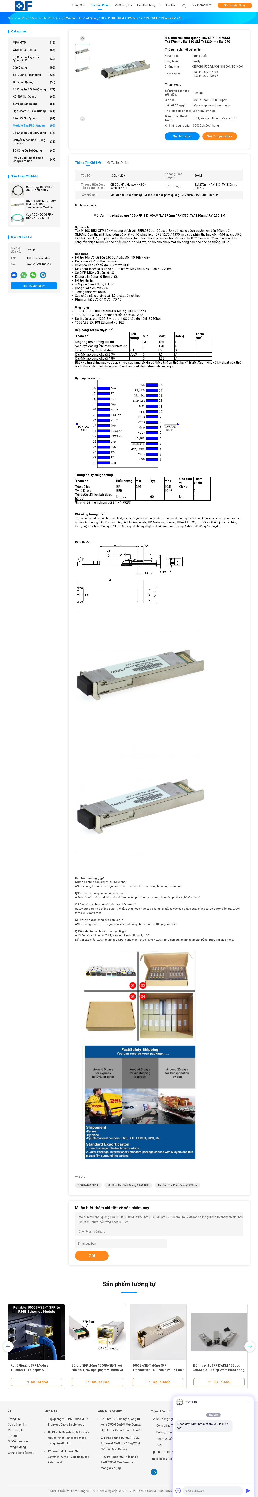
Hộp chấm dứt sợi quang (34, 111)
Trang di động (17, 1447)
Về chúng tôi (16, 1430)
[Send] (248, 1490)
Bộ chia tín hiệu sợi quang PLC (34, 59)
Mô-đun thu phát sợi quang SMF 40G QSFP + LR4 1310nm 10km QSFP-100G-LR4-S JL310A (217, 1370)
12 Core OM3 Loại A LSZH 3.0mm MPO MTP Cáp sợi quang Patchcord (68, 1457)
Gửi (92, 1255)
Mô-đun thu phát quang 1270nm (177, 1185)
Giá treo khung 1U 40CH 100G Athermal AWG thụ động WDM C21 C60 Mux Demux (120, 1443)
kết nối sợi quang (34, 96)
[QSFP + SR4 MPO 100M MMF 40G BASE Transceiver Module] (17, 204)
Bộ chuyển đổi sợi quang (34, 132)
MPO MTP (34, 42)
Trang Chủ (14, 1419)
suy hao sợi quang (34, 103)
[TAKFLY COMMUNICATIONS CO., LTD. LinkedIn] (154, 1472)
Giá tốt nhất (182, 136)
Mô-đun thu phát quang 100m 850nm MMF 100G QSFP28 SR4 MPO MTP (155, 1370)
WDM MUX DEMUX (34, 50)
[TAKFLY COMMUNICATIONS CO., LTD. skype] (43, 275)
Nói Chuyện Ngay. (235, 5)
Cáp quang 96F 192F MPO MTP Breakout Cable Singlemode (68, 1421)
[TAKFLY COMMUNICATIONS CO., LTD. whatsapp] (23, 275)
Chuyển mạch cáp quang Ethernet (34, 141)
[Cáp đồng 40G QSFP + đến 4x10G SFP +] (17, 191)
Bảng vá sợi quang (34, 118)
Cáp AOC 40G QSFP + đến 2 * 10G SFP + (39, 216)
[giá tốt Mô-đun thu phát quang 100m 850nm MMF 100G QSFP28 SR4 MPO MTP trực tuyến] (158, 1332)
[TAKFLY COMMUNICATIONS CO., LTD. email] (14, 275)
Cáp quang (34, 67)
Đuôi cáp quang (34, 82)
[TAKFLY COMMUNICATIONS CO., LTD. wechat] (33, 275)
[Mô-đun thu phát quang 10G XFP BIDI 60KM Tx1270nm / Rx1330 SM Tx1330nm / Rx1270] (126, 70)
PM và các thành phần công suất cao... (34, 159)
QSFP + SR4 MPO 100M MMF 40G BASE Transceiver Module (41, 204)
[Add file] (178, 1490)
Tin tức (13, 1435)
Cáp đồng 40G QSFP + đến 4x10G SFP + (40, 189)
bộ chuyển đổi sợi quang (34, 89)
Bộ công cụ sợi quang (34, 150)
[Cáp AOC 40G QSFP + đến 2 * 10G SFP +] (17, 218)
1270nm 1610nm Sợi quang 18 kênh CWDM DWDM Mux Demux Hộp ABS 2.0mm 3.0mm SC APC (121, 1424)
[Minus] (248, 1402)
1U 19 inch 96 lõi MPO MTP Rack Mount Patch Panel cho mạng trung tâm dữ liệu (68, 1438)
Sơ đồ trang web (18, 1441)
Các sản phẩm (17, 1424)
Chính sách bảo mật (21, 1452)
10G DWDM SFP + (88, 1185)
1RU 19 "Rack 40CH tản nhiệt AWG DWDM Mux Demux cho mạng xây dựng (119, 1462)
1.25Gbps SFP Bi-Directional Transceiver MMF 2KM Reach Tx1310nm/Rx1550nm (32, 1370)
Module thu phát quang (34, 125)
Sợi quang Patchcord (34, 74)
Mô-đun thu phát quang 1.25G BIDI (128, 1185)
